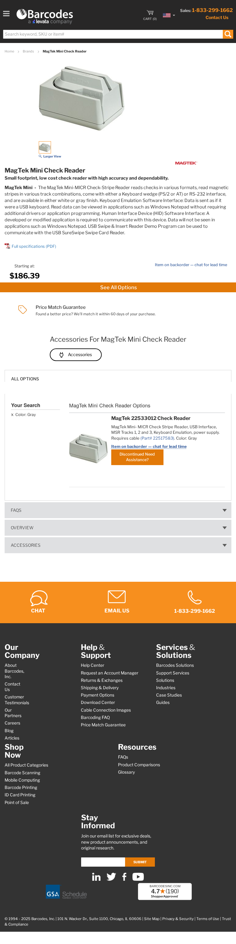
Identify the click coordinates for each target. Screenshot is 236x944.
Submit (140, 862)
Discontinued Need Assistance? (137, 457)
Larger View (52, 156)
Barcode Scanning (22, 772)
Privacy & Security (178, 919)
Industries (165, 687)
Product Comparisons (139, 764)
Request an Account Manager (109, 672)
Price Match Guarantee (103, 724)
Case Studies (169, 695)
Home (10, 51)
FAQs (16, 510)
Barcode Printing (21, 787)
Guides (163, 702)
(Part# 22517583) (157, 438)
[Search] (228, 34)
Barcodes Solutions (175, 665)
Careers (12, 723)
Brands (29, 51)
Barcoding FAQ (95, 717)
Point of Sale (17, 802)
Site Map (151, 919)
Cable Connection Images (106, 710)
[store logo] (44, 17)
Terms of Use (207, 919)
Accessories (80, 354)
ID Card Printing (20, 794)
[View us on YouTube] (138, 879)
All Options (25, 378)
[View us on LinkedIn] (96, 879)
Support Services (172, 672)
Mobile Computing (22, 780)
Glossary (126, 772)
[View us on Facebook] (124, 879)
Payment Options (97, 695)
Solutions (165, 680)
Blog (9, 730)
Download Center (98, 702)
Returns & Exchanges (102, 680)
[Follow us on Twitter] (111, 879)
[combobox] (118, 34)
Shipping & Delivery (100, 687)
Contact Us (217, 17)
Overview (22, 527)
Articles (12, 738)
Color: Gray (25, 414)
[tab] (118, 376)
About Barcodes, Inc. (14, 671)
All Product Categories (26, 765)
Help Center (92, 665)
